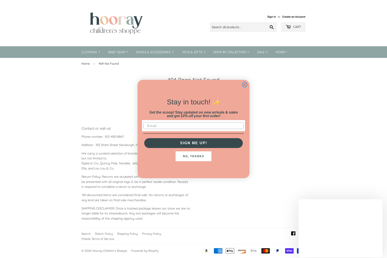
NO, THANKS (193, 156)
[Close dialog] (244, 84)
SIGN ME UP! (193, 143)
